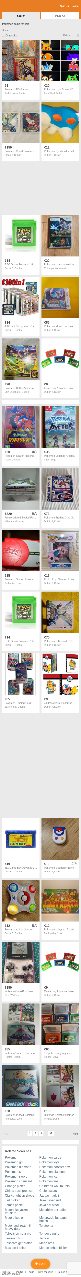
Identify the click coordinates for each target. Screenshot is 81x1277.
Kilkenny (19, 521)
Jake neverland (50, 1200)
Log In (75, 6)
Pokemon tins (48, 1181)
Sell (42, 1264)
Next (75, 1133)
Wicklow (14, 995)
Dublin (59, 93)
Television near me (18, 1233)
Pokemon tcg (48, 1176)
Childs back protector (19, 1190)
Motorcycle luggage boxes (53, 1219)
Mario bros (46, 1243)
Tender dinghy (49, 1233)
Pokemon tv (13, 1171)
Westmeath (61, 268)
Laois (22, 93)
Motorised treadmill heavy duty (18, 1227)
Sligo (53, 459)
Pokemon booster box (54, 1167)
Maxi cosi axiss (15, 1247)
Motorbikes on (15, 1217)
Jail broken (12, 1200)
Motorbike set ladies (53, 1209)
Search (21, 15)
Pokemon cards (50, 1157)
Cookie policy (64, 1272)
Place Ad (60, 15)
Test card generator (18, 1243)
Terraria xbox (14, 1238)
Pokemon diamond (18, 1167)
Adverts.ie (17, 6)
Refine (66, 35)
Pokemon (11, 1157)
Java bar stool (49, 1205)
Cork (59, 933)
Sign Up (64, 6)
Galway (16, 459)
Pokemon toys (49, 1162)
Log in (31, 1272)
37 (50, 1133)
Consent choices (11, 1274)
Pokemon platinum (52, 1171)
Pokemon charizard (18, 1181)
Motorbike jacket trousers (16, 1211)
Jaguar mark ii (49, 1195)
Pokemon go (14, 1162)
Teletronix (46, 1225)
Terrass (44, 1238)
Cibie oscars (48, 1190)
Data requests (45, 1272)
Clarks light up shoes (19, 1195)
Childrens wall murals (54, 1186)
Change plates (15, 1186)
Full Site (6, 1272)
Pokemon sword (16, 1176)
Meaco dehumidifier (53, 1247)
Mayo (56, 1057)
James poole (14, 1205)
